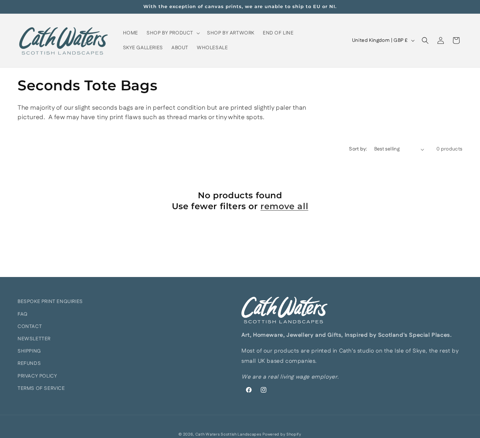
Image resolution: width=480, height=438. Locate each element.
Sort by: (358, 149)
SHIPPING (29, 351)
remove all (284, 206)
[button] (172, 33)
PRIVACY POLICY (37, 376)
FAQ (23, 314)
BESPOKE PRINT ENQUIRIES (50, 301)
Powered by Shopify (281, 434)
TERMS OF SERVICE (41, 388)
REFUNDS (29, 363)
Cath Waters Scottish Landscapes (228, 434)
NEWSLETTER (34, 338)
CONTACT (30, 326)
